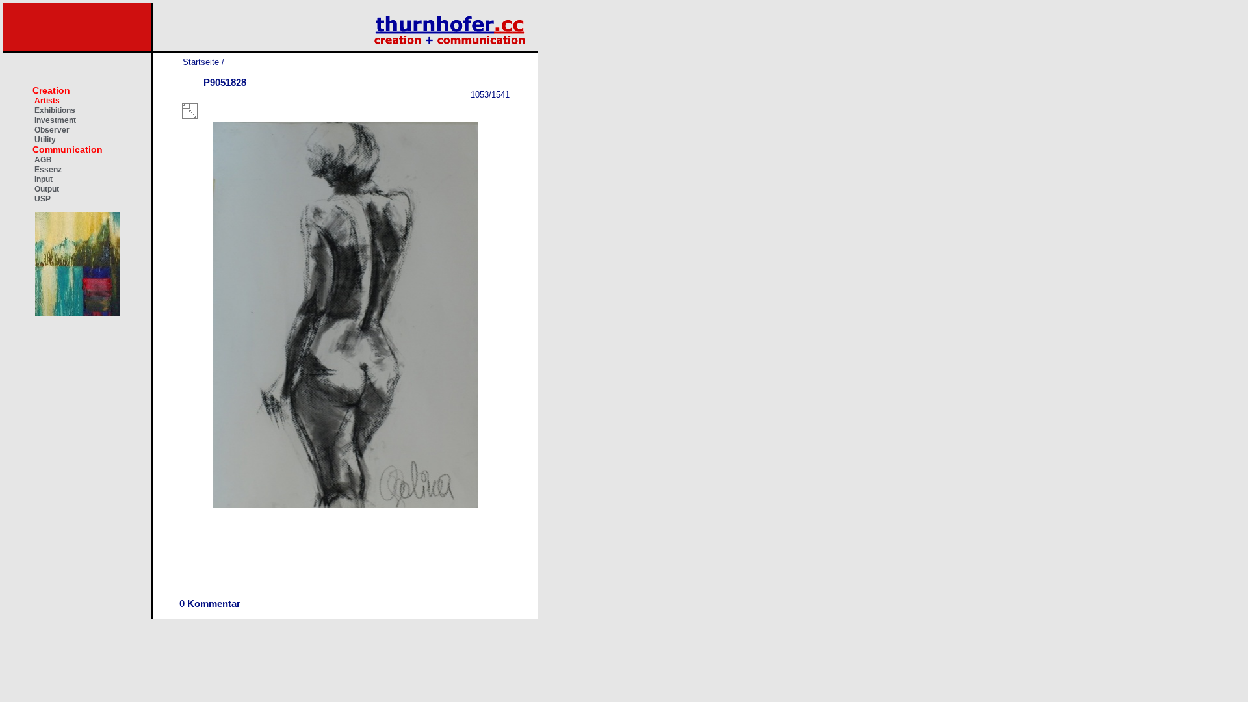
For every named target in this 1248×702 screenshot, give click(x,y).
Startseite (201, 62)
